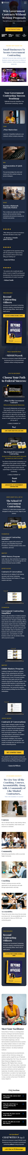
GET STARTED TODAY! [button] (14, 752)
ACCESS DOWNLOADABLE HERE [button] (14, 315)
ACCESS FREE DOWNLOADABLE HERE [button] (14, 954)
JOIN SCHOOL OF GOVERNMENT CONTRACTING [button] (14, 485)
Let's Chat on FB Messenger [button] (14, 1149)
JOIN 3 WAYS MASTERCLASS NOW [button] (14, 431)
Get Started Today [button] (14, 29)
